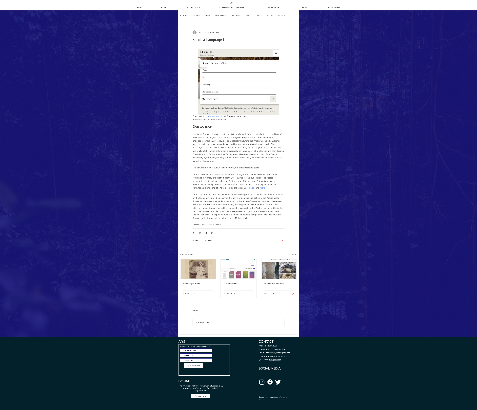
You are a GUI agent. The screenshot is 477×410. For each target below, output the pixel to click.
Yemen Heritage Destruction (274, 283)
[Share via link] (212, 232)
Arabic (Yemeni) (215, 224)
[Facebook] (270, 382)
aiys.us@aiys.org (277, 349)
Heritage (196, 15)
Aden (207, 15)
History (248, 15)
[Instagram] (261, 382)
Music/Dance (220, 15)
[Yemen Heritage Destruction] (279, 269)
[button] (294, 15)
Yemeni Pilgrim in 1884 (191, 283)
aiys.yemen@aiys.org (280, 353)
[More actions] (282, 32)
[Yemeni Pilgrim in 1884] (198, 269)
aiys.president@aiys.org (279, 356)
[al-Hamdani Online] (239, 269)
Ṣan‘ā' (259, 15)
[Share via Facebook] (194, 232)
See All (294, 254)
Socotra (270, 15)
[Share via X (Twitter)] (200, 232)
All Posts (184, 15)
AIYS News (235, 15)
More (280, 15)
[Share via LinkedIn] (206, 232)
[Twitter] (278, 382)
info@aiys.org (275, 360)
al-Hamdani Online (230, 283)
